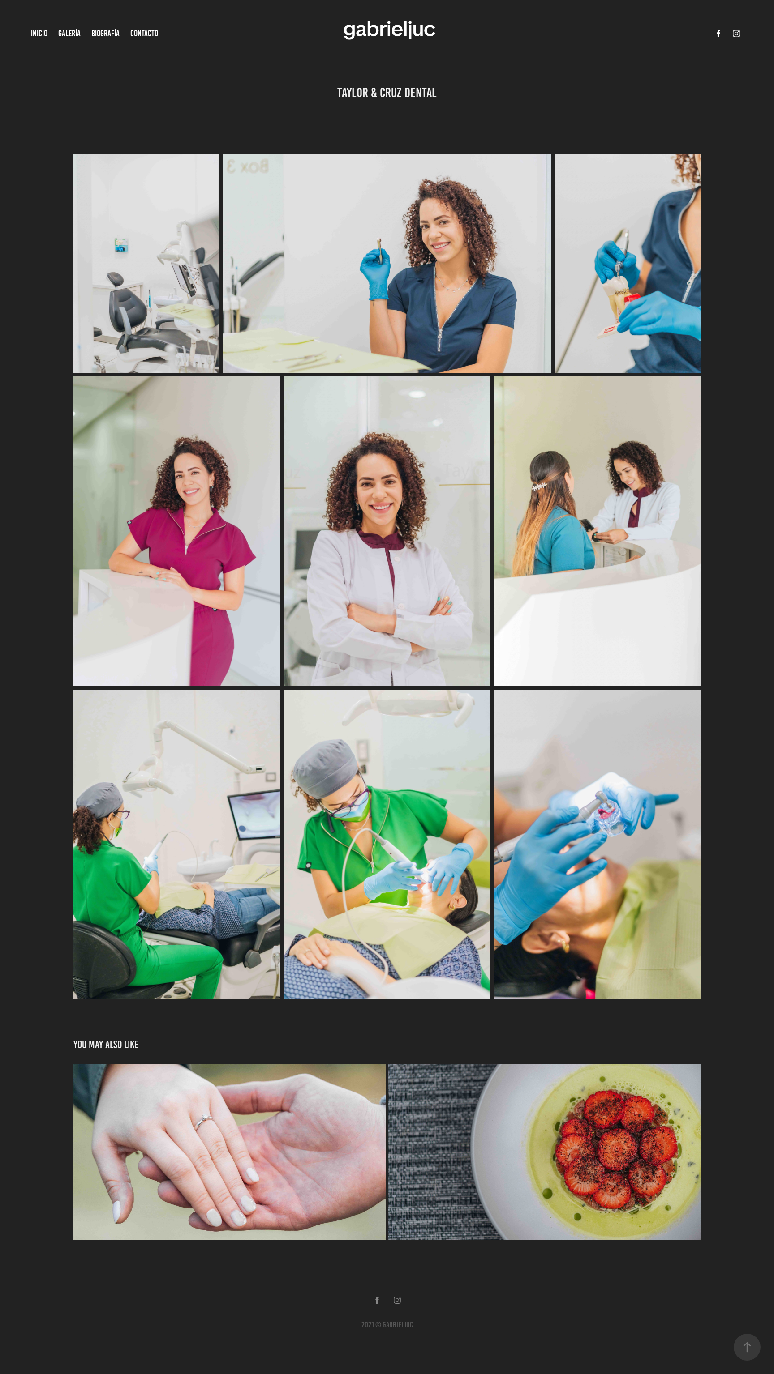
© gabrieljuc (394, 1324)
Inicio (39, 33)
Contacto (144, 33)
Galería (69, 33)
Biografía (105, 33)
